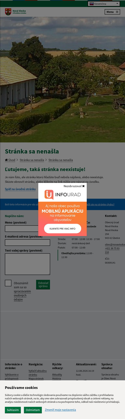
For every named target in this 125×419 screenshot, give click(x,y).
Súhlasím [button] (13, 410)
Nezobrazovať (73, 186)
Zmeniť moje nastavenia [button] (60, 409)
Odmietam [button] (33, 410)
